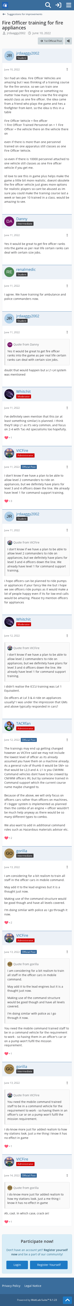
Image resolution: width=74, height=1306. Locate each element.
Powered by (37, 1300)
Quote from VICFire (26, 542)
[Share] (68, 40)
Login (17, 1265)
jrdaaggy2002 (16, 33)
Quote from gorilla (26, 964)
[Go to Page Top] (67, 1300)
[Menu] (69, 5)
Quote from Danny (26, 344)
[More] (67, 69)
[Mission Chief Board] (5, 5)
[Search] (48, 5)
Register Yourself (49, 1265)
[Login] (58, 5)
